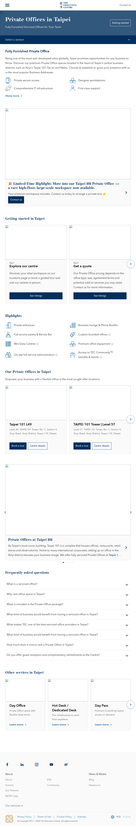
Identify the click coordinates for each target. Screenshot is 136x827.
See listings (36, 296)
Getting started (120, 23)
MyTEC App (11, 796)
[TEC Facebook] (7, 765)
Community (53, 785)
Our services (12, 805)
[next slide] (130, 264)
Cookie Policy (64, 817)
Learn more (16, 724)
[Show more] (7, 5)
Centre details (37, 446)
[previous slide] (5, 512)
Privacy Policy (24, 817)
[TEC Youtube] (51, 765)
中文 (118, 817)
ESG (49, 780)
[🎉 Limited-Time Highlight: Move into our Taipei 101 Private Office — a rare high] (68, 192)
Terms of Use (44, 817)
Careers (9, 785)
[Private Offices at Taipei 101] (68, 547)
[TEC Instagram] (37, 765)
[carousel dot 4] (70, 562)
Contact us (125, 5)
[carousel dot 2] (66, 562)
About (8, 780)
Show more (12, 96)
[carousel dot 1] (63, 562)
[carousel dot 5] (72, 562)
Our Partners (11, 791)
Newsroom (95, 785)
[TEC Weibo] (66, 765)
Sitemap (81, 817)
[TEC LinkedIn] (22, 765)
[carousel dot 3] (68, 562)
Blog (91, 780)
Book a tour (18, 446)
